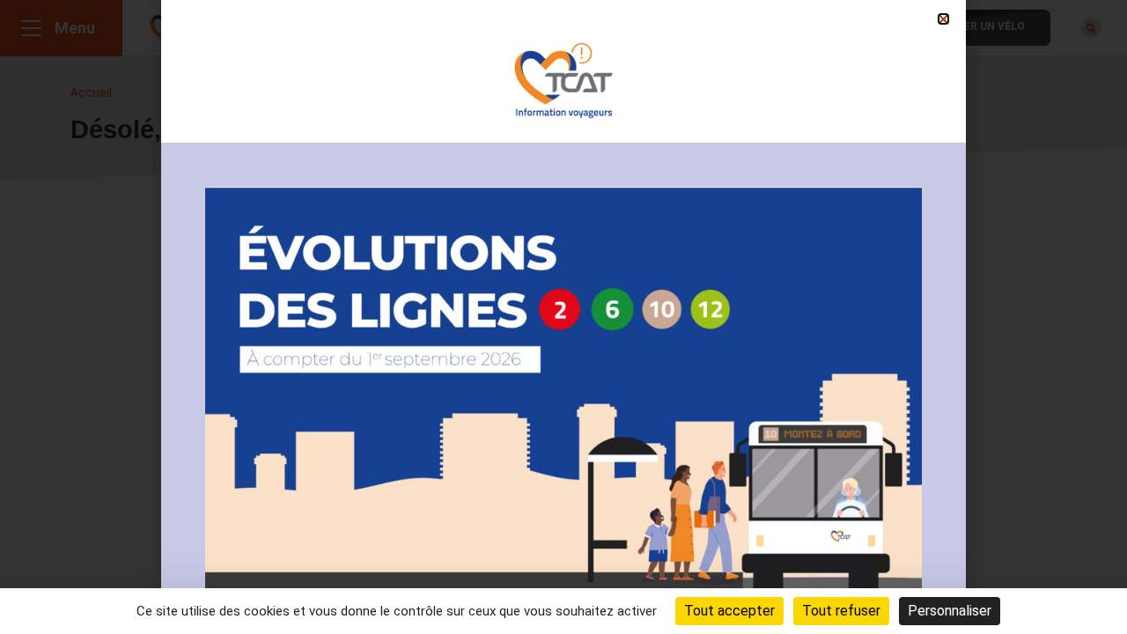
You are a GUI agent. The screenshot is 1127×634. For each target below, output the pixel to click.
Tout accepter (729, 610)
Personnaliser (949, 610)
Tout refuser (841, 610)
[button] (943, 19)
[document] (563, 317)
